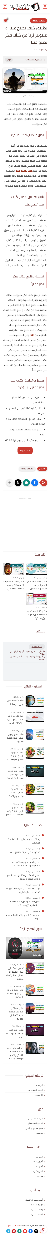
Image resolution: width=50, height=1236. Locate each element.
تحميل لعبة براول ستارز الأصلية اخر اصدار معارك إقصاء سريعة (14, 973)
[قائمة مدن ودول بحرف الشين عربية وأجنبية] (35, 734)
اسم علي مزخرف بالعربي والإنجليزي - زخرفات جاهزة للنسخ (15, 719)
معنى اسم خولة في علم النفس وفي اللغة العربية (15, 774)
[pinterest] (14, 1231)
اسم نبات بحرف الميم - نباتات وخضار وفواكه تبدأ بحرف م (15, 792)
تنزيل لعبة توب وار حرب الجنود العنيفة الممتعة (14, 993)
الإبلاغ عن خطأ (37, 1205)
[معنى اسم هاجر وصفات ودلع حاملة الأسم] (35, 1030)
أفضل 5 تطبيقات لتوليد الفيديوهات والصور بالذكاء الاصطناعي (13, 585)
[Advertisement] (25, 524)
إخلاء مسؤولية (37, 1209)
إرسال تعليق (37, 647)
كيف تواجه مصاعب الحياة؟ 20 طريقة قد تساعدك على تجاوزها (23, 890)
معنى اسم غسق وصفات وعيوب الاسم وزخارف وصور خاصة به (25, 863)
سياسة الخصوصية (35, 1118)
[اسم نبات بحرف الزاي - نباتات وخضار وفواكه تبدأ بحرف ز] (35, 807)
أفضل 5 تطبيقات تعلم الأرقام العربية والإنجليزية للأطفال (37, 585)
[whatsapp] (19, 1231)
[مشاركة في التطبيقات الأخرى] (9, 482)
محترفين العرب (13, 1225)
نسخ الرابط (25, 450)
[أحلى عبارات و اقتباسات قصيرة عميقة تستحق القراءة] (35, 1008)
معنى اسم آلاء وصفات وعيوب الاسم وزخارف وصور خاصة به (23, 877)
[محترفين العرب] (25, 6)
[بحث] (5, 6)
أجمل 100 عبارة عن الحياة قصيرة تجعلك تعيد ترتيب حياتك (25, 903)
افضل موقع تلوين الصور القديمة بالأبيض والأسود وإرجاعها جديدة (15, 1053)
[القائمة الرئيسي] (45, 6)
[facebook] (30, 1231)
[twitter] (36, 1231)
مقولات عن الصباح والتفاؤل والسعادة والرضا (23, 916)
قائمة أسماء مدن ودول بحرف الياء (15, 702)
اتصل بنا (39, 1157)
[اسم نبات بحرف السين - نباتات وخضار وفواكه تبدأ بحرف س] (35, 753)
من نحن (39, 1133)
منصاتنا (40, 1176)
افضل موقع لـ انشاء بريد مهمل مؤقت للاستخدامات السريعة (27, 950)
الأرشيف (39, 1095)
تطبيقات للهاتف (38, 21)
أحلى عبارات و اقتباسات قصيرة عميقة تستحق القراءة (16, 1013)
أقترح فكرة (38, 1171)
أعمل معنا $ (38, 1162)
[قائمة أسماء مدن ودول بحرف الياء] (35, 701)
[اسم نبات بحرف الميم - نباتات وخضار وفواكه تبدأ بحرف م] (35, 789)
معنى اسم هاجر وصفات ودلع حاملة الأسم (14, 1033)
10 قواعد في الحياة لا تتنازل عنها (24, 852)
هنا (32, 335)
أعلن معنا (39, 1166)
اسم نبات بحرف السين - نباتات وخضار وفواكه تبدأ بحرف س (15, 756)
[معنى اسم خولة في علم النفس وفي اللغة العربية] (35, 771)
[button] (34, 482)
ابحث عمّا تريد (37, 1214)
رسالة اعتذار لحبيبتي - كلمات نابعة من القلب (24, 840)
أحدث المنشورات (35, 1090)
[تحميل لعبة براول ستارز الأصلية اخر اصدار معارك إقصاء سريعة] (35, 968)
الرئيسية (39, 1085)
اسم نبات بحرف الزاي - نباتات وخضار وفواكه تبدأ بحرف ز (14, 811)
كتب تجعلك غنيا (24, 170)
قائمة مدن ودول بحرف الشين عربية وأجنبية (15, 738)
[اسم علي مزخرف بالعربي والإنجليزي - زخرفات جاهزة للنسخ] (35, 716)
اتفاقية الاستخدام (35, 1123)
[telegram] (8, 1231)
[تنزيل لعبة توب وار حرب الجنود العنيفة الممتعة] (35, 990)
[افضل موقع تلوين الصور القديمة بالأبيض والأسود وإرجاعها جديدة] (35, 1048)
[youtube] (25, 1231)
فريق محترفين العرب (34, 1128)
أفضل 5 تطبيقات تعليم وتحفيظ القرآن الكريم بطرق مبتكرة (37, 614)
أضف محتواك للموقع (34, 1200)
